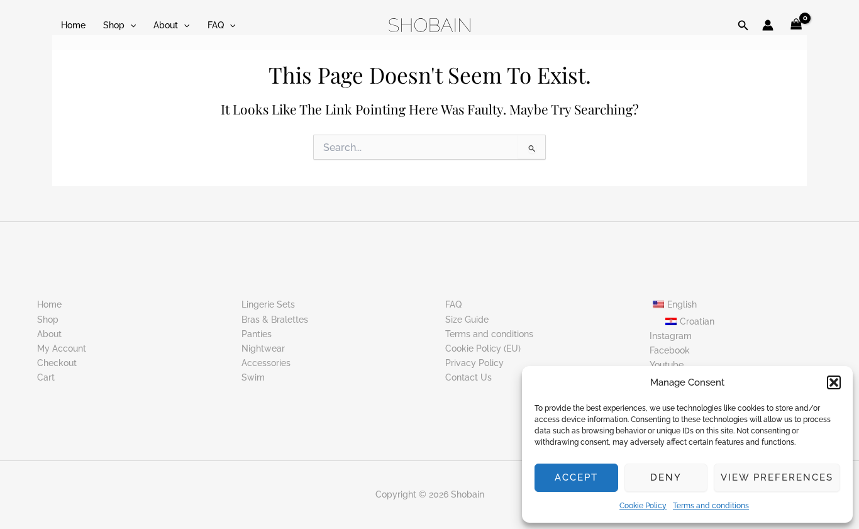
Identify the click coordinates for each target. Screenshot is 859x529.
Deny (666, 477)
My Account (61, 348)
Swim (253, 377)
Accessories (266, 363)
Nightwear (263, 348)
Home (73, 25)
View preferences (777, 477)
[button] (834, 382)
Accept (576, 477)
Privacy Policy (474, 363)
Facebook (670, 350)
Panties (256, 334)
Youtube (667, 365)
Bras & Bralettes (274, 320)
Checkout (57, 363)
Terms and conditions (711, 505)
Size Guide (467, 320)
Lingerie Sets (268, 304)
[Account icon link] (767, 25)
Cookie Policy (643, 505)
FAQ (216, 25)
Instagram (671, 336)
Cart (46, 377)
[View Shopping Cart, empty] (796, 25)
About (165, 25)
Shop (114, 25)
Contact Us (468, 377)
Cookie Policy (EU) (483, 348)
